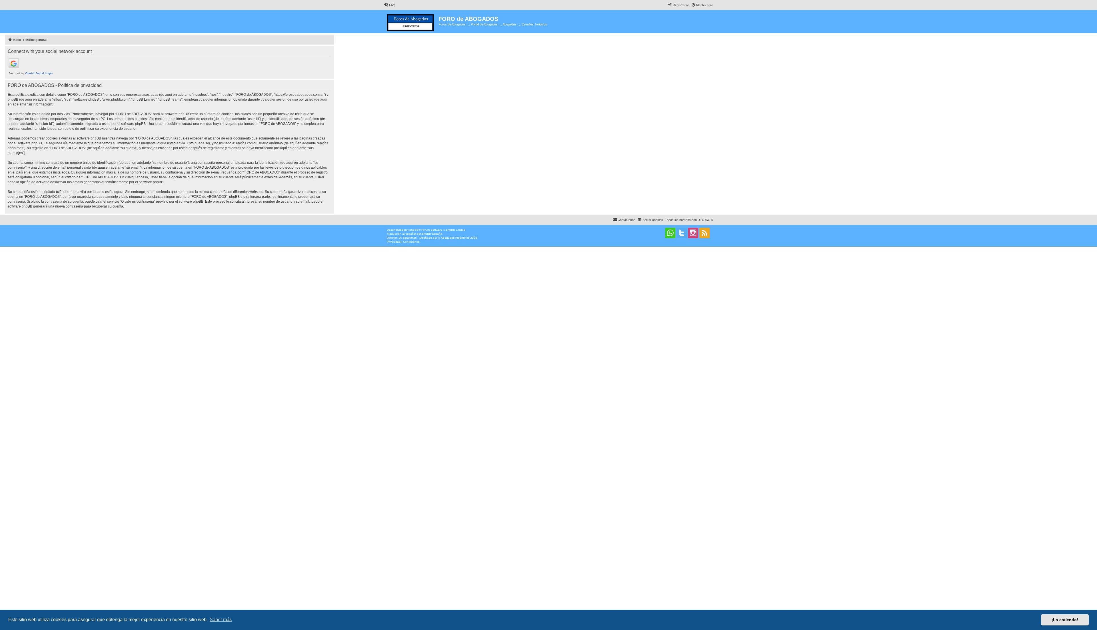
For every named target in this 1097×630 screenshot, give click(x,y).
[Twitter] (681, 233)
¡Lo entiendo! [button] (1065, 619)
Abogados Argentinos (455, 237)
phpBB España (432, 233)
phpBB (414, 229)
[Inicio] (411, 21)
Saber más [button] (221, 619)
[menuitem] (389, 5)
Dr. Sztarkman (408, 237)
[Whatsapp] (670, 233)
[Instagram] (693, 233)
